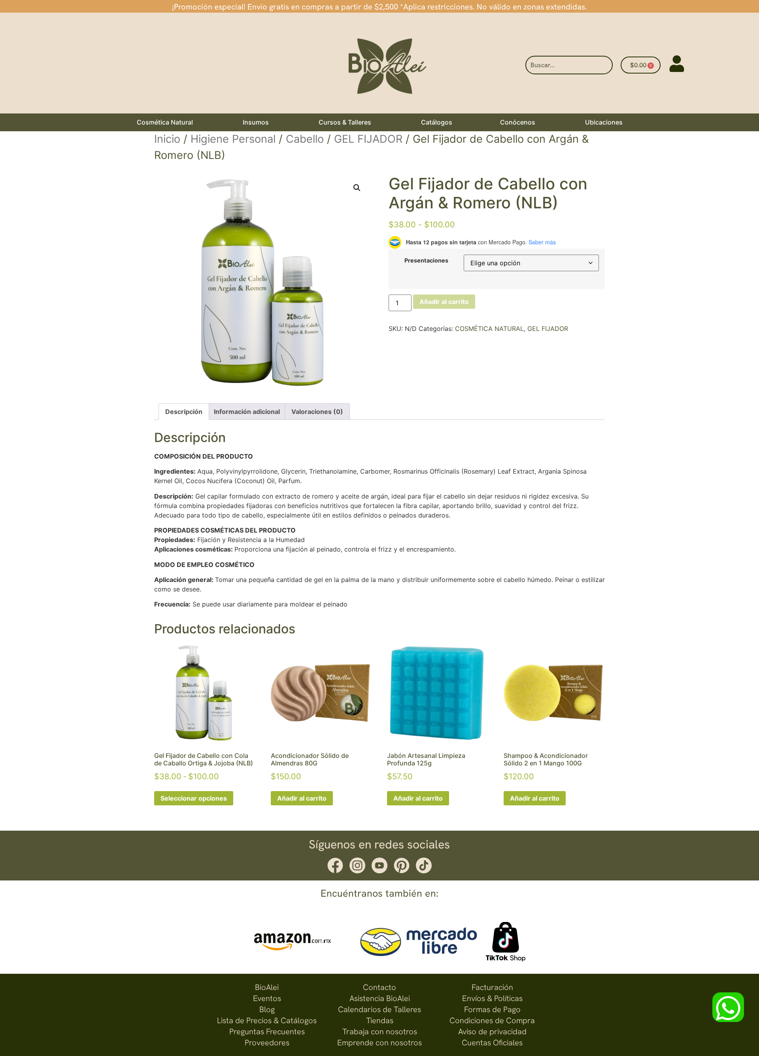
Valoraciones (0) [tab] (317, 412)
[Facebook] (335, 865)
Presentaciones (426, 260)
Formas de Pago (492, 1009)
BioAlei (267, 987)
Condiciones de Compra (492, 1020)
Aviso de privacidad (492, 1031)
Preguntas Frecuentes (267, 1031)
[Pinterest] (402, 865)
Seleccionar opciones (193, 798)
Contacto (379, 987)
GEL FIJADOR (368, 138)
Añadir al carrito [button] (302, 798)
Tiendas (379, 1020)
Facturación (492, 987)
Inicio (167, 138)
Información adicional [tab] (247, 412)
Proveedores (267, 1042)
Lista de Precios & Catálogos (267, 1020)
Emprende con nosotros (379, 1042)
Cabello (305, 138)
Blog (267, 1009)
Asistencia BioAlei (379, 998)
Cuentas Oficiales (492, 1042)
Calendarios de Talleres (379, 1009)
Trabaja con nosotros (379, 1031)
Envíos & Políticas (492, 998)
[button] (357, 188)
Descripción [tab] (183, 412)
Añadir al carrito (444, 302)
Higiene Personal (233, 138)
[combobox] (569, 65)
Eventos (267, 998)
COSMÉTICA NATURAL (489, 328)
